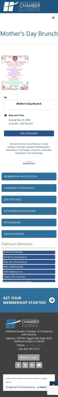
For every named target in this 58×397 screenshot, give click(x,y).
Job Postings (24, 150)
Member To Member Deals (38, 147)
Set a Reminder (29, 133)
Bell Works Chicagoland (14, 256)
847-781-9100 (33, 345)
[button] (53, 17)
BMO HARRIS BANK (13, 265)
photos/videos (14, 234)
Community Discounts (19, 188)
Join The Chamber (35, 153)
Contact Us (36, 150)
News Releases (34, 144)
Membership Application (20, 176)
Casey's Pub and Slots (14, 275)
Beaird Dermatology (13, 250)
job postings (12, 199)
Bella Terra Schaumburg (15, 260)
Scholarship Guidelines (20, 211)
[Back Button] (5, 97)
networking (12, 222)
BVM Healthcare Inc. (13, 270)
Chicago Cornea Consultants (17, 280)
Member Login (28, 357)
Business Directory (18, 144)
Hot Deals (21, 147)
